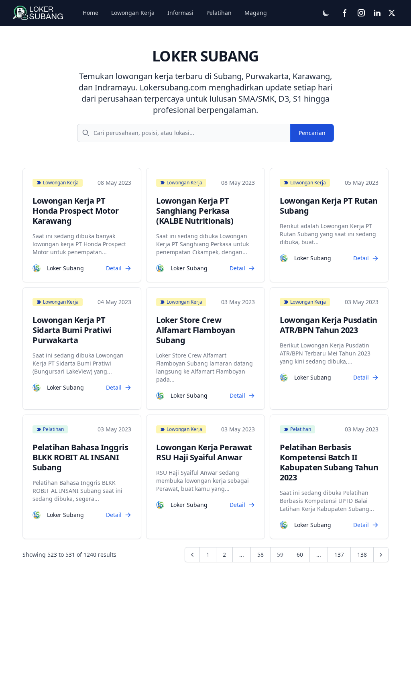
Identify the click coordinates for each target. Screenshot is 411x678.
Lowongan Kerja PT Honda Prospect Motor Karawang (75, 210)
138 (362, 554)
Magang (255, 12)
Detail (114, 268)
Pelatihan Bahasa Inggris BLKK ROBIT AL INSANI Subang (80, 457)
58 (260, 554)
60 (300, 554)
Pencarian (312, 133)
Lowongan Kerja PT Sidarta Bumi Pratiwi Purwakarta (72, 329)
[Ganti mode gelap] (326, 13)
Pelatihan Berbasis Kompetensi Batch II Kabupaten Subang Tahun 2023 (329, 462)
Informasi (180, 12)
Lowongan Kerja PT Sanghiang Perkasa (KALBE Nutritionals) (194, 210)
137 (339, 554)
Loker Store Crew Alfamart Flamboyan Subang (195, 329)
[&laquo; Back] (192, 554)
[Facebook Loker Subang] (345, 13)
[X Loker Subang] (391, 12)
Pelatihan (219, 12)
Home (90, 12)
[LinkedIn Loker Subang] (377, 13)
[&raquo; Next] (381, 554)
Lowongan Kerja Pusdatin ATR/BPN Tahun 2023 (328, 324)
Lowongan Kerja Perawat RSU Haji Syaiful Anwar (204, 452)
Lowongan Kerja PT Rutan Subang (329, 205)
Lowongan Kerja (133, 12)
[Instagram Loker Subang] (361, 13)
